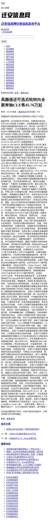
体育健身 (10, 83)
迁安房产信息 (12, 485)
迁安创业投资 (12, 501)
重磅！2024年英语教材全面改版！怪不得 (24, 452)
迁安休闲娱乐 (12, 509)
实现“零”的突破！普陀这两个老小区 (22, 473)
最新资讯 (10, 86)
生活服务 (10, 49)
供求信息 (10, 54)
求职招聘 (10, 67)
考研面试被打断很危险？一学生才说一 (23, 449)
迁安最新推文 (12, 517)
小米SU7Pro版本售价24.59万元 (22, 434)
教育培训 (10, 65)
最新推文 (10, 88)
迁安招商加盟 (12, 498)
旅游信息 (10, 78)
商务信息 (10, 59)
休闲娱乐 (10, 80)
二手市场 (10, 62)
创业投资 (10, 72)
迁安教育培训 (12, 493)
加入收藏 (5, 8)
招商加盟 (10, 70)
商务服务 (10, 51)
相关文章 (6, 424)
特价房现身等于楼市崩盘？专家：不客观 (24, 454)
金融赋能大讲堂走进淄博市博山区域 (22, 467)
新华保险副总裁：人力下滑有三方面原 (23, 465)
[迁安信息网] (16, 18)
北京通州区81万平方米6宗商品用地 (22, 470)
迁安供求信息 (12, 482)
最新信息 (6, 443)
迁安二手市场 (12, 490)
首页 (3, 3)
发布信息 (5, 29)
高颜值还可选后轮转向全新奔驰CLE (22, 459)
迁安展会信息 (12, 503)
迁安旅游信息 (12, 506)
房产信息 (10, 57)
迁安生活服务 (12, 477)
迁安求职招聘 (12, 496)
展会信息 (10, 75)
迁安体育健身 (12, 511)
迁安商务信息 (12, 488)
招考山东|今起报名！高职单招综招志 (22, 429)
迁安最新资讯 (12, 514)
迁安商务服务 (12, 480)
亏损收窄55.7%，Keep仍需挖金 (23, 438)
